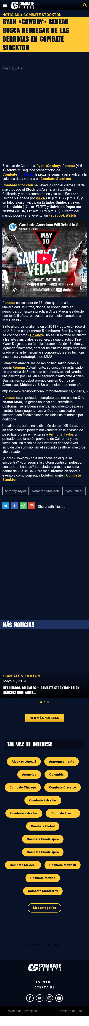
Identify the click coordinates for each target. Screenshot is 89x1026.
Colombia (56, 774)
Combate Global (43, 826)
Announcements (61, 761)
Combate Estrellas (43, 800)
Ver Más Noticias (44, 718)
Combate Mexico (42, 878)
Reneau (8, 303)
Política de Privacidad (22, 1011)
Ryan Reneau (74, 491)
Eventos (44, 982)
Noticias (10, 15)
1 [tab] (41, 702)
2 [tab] (44, 702)
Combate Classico (62, 787)
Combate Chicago (23, 787)
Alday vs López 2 (24, 761)
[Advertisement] (44, 117)
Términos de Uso (70, 1011)
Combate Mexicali (23, 865)
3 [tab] (48, 702)
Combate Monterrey (43, 891)
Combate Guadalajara (43, 839)
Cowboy (36, 335)
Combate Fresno (63, 813)
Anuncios (29, 774)
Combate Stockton (55, 179)
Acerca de (44, 987)
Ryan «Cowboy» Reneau (56, 166)
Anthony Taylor (61, 434)
